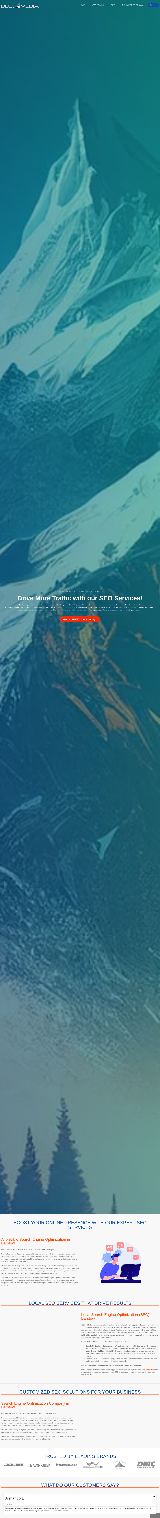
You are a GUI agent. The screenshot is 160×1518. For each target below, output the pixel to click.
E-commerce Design (132, 5)
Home (82, 5)
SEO (113, 5)
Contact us (150, 1370)
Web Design (98, 5)
